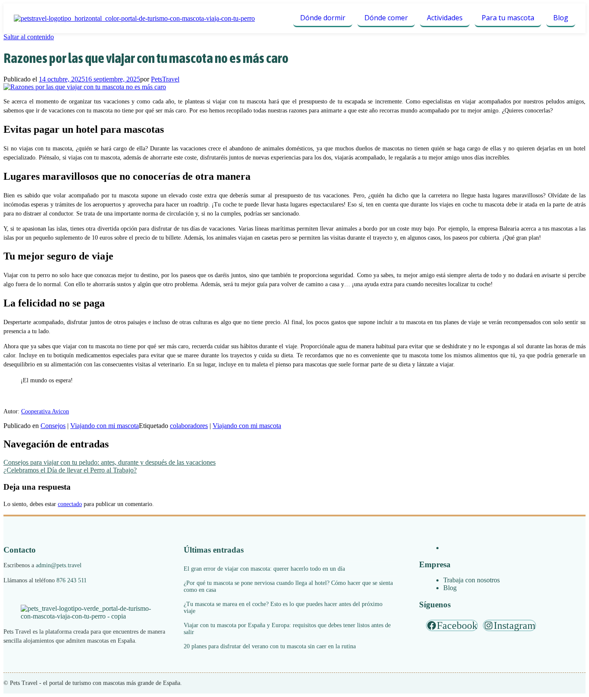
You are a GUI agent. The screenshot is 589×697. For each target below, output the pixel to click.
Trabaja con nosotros (471, 580)
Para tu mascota (508, 17)
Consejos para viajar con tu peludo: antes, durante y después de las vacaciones (109, 462)
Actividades (445, 17)
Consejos (53, 425)
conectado (70, 504)
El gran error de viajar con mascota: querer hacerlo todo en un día (264, 569)
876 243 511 (71, 580)
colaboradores (189, 425)
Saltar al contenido (28, 37)
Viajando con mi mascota (104, 425)
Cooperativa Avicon (45, 411)
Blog (560, 17)
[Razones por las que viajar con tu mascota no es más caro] (84, 87)
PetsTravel (165, 79)
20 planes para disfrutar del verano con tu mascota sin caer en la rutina (270, 646)
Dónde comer (386, 17)
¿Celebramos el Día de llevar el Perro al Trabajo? (70, 470)
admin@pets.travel (58, 565)
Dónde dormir (322, 17)
